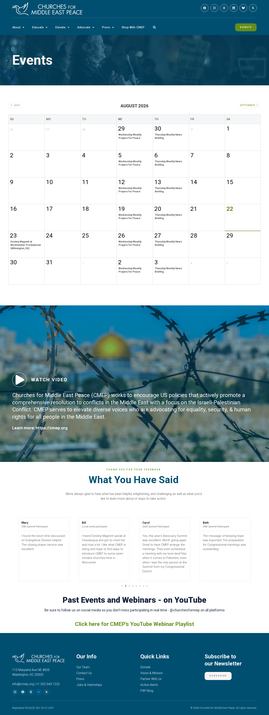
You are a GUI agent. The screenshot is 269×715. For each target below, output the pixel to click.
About (16, 27)
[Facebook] (205, 8)
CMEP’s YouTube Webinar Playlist (152, 624)
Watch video (49, 379)
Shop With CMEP (133, 27)
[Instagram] (214, 8)
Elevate (60, 27)
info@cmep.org (23, 684)
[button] (154, 27)
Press (106, 27)
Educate (38, 27)
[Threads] (224, 8)
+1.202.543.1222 (48, 684)
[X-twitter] (253, 8)
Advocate (83, 27)
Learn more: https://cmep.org (40, 428)
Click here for (92, 624)
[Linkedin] (233, 8)
